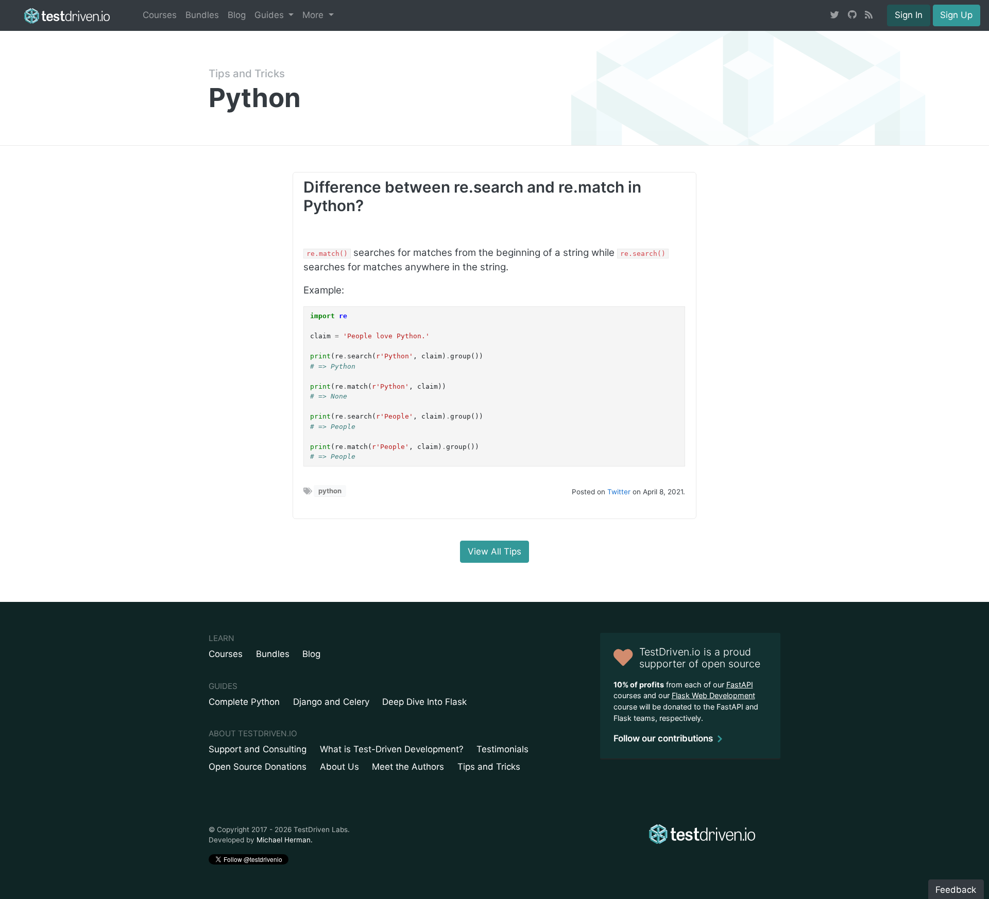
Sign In (909, 15)
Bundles (202, 15)
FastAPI (739, 684)
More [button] (314, 15)
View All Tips (494, 551)
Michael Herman (284, 840)
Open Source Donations (257, 767)
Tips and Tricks (247, 73)
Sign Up (956, 15)
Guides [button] (270, 15)
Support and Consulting (257, 749)
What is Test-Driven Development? (392, 749)
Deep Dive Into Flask (424, 702)
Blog (237, 15)
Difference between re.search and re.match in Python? (472, 196)
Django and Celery (331, 702)
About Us (339, 767)
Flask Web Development (713, 695)
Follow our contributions (663, 738)
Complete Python (244, 702)
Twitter (618, 492)
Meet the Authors (408, 767)
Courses (160, 15)
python (330, 491)
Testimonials (502, 749)
